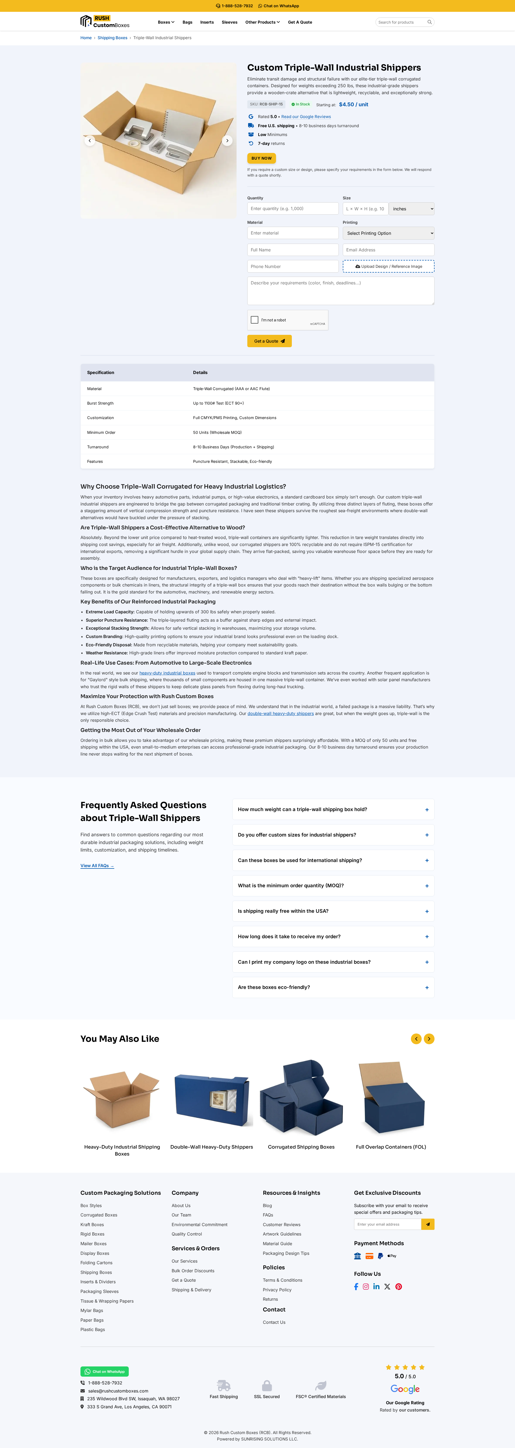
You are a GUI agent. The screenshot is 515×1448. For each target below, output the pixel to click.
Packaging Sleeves (99, 1291)
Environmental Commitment (199, 1224)
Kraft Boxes (92, 1224)
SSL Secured (267, 1396)
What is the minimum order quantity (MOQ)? (291, 885)
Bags (187, 21)
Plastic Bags (92, 1329)
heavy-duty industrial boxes (167, 673)
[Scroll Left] (416, 1038)
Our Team (181, 1215)
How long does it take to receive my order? (289, 936)
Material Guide (277, 1243)
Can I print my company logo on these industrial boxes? (304, 962)
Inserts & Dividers (98, 1281)
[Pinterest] (400, 1287)
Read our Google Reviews (306, 116)
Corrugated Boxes (98, 1215)
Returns (270, 1299)
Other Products (261, 21)
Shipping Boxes (96, 1272)
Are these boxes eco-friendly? (274, 987)
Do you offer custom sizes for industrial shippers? (297, 835)
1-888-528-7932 (237, 5)
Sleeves (229, 21)
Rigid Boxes (92, 1234)
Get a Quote (300, 21)
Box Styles (91, 1205)
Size (347, 198)
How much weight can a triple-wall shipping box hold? (302, 809)
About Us (181, 1205)
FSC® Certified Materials (321, 1396)
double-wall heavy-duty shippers (281, 713)
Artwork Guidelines (282, 1234)
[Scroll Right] (429, 1038)
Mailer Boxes (93, 1243)
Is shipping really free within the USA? (283, 911)
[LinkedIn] (377, 1287)
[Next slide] (227, 140)
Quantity (255, 198)
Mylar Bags (91, 1310)
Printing (350, 222)
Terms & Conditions (282, 1280)
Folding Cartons (96, 1262)
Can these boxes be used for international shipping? (300, 860)
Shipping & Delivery (191, 1289)
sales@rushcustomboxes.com (118, 1391)
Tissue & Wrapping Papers (107, 1301)
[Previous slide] (89, 140)
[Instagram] (367, 1287)
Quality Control (187, 1234)
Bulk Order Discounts (193, 1270)
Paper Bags (92, 1320)
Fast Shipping (224, 1396)
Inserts (207, 21)
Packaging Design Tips (286, 1253)
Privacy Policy (277, 1289)
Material (255, 222)
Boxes (164, 21)
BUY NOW (262, 158)
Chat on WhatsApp (281, 5)
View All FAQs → (97, 865)
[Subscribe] (428, 1224)
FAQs (268, 1215)
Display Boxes (94, 1253)
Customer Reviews (281, 1224)
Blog (267, 1205)
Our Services (184, 1261)
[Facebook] (358, 1287)
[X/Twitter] (389, 1287)
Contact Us (274, 1322)
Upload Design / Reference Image (391, 266)
